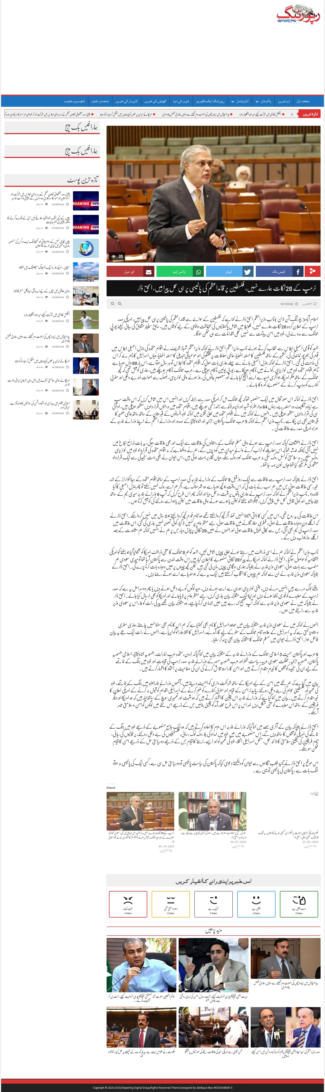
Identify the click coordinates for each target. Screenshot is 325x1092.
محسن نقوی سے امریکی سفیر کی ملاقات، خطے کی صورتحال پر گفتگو (213, 1052)
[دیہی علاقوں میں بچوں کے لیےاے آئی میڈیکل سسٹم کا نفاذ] (86, 296)
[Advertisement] (162, 61)
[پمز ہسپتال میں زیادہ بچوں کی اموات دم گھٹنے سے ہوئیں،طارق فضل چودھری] (86, 343)
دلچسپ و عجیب (74, 101)
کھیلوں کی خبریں (155, 101)
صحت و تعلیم (100, 101)
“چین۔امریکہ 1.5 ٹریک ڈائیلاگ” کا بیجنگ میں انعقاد (44, 267)
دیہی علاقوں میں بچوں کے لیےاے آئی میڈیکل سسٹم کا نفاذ (42, 291)
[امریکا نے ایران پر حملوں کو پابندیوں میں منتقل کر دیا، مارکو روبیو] (86, 366)
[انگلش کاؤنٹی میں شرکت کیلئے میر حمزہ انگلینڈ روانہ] (86, 320)
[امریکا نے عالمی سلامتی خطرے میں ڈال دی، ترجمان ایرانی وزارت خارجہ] (86, 387)
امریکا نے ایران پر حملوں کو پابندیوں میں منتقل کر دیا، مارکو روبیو (161, 114)
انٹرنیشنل (243, 101)
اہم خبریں (284, 101)
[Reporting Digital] (288, 14)
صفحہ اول (303, 101)
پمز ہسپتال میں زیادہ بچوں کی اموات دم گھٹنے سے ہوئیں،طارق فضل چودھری (230, 114)
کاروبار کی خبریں (127, 101)
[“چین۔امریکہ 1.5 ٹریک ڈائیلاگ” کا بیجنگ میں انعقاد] (86, 272)
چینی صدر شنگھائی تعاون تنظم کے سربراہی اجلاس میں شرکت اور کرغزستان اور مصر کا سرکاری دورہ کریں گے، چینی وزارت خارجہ (70, 114)
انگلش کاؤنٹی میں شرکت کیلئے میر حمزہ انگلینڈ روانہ (47, 314)
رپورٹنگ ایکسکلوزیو (210, 101)
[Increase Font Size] (119, 304)
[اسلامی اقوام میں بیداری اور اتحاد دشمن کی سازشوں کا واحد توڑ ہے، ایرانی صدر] (86, 410)
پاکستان (266, 101)
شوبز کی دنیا (181, 101)
